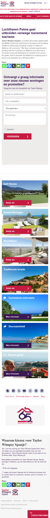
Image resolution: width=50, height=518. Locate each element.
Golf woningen (43, 16)
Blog (43, 396)
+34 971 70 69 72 (34, 11)
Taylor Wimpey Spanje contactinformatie (14, 504)
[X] (14, 66)
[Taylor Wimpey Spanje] (25, 4)
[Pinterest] (28, 66)
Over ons (9, 396)
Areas (28, 16)
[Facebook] (9, 66)
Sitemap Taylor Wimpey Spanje (11, 508)
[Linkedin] (23, 66)
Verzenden (13, 136)
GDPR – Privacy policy (30, 501)
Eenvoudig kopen (23, 396)
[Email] (18, 66)
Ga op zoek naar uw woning (11, 16)
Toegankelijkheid (6, 501)
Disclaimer (10, 129)
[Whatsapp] (4, 66)
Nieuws (36, 396)
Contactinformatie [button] (39, 515)
